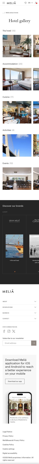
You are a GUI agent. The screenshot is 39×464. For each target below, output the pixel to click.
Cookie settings (8, 449)
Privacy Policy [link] (8, 436)
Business (6, 313)
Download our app (15, 381)
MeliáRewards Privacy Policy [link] (13, 440)
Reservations (8, 307)
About (5, 301)
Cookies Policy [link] (8, 445)
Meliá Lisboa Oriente (12, 12)
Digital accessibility (10, 453)
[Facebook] (4, 331)
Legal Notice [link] (7, 432)
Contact (6, 318)
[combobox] (31, 2)
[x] (13, 331)
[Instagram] (8, 331)
